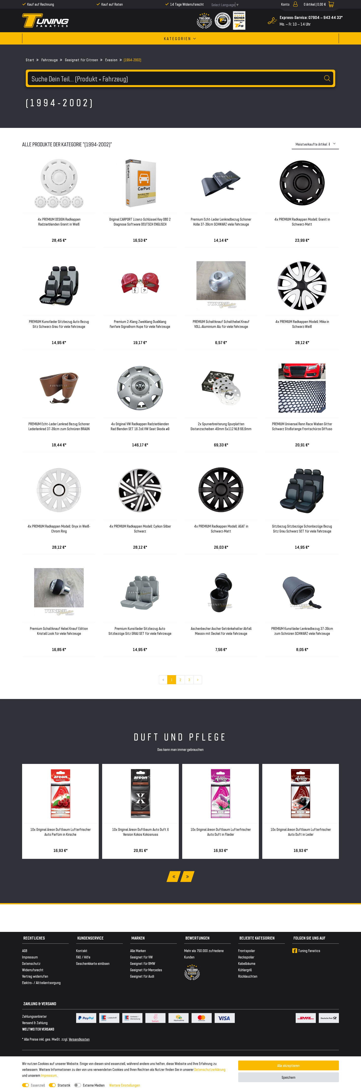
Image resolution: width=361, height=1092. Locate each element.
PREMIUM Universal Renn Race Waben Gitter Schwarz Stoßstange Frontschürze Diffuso (302, 426)
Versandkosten (79, 1039)
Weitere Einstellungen (124, 1085)
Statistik (64, 1085)
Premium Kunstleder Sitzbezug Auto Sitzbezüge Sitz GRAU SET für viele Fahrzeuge (140, 631)
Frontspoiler (246, 950)
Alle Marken (138, 950)
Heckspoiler (246, 957)
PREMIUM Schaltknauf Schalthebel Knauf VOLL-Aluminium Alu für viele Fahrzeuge (221, 324)
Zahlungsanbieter (34, 1016)
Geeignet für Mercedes (146, 969)
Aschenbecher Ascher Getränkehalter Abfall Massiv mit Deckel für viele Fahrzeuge (221, 631)
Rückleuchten (247, 976)
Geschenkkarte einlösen (93, 963)
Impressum (49, 1075)
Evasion (111, 59)
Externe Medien (94, 1085)
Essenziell (38, 1085)
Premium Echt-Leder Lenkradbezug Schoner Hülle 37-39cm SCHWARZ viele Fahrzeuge (221, 221)
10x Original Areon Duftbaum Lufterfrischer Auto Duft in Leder (301, 831)
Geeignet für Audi (142, 976)
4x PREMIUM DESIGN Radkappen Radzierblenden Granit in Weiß (59, 221)
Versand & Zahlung (35, 1022)
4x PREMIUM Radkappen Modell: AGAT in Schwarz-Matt (221, 528)
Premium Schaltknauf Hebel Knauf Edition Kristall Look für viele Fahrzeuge (59, 631)
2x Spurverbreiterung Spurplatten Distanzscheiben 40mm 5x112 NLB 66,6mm (221, 426)
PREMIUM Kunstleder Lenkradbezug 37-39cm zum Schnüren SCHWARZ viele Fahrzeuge (302, 631)
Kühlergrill (245, 969)
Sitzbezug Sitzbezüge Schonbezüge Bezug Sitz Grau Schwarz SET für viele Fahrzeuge (302, 528)
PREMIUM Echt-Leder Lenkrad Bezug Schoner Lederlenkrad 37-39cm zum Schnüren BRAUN (59, 426)
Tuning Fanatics (309, 950)
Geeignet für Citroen (81, 59)
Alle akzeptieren (288, 1065)
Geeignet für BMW (142, 963)
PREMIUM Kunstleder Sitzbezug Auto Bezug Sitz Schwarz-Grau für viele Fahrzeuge (59, 324)
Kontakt (81, 950)
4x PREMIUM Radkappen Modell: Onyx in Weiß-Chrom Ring (59, 528)
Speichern (288, 1077)
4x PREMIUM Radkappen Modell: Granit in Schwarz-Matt (302, 221)
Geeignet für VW (141, 957)
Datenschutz (31, 963)
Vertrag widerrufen (35, 976)
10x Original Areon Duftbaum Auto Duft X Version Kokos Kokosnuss (140, 831)
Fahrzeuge (49, 59)
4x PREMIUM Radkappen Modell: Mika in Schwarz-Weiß (302, 324)
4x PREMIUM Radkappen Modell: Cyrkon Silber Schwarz (140, 528)
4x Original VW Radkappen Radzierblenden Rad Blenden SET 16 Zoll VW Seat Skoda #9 (140, 426)
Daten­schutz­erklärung (209, 1069)
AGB (24, 950)
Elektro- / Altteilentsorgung (41, 982)
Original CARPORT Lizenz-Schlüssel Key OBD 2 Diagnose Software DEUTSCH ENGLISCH (140, 221)
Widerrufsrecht (32, 969)
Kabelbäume (246, 963)
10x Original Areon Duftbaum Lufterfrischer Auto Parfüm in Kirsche (60, 831)
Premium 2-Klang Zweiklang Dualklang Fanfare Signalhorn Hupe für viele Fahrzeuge (140, 324)
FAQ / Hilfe (83, 957)
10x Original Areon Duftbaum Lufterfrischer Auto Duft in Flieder (221, 831)
